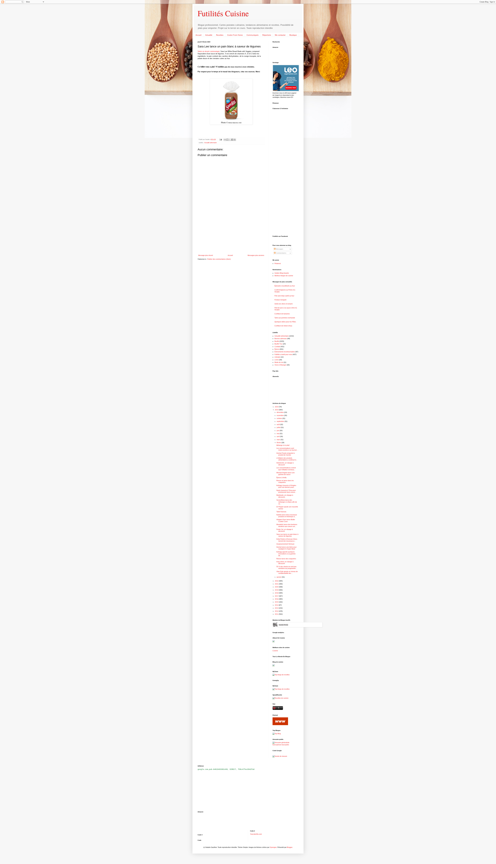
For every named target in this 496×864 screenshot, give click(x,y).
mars (279, 440)
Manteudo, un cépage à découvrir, (284, 496)
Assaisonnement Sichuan (285, 544)
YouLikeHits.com (256, 834)
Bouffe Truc (278, 344)
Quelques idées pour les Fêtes (285, 322)
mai (278, 433)
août (278, 424)
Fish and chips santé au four (284, 296)
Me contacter (280, 35)
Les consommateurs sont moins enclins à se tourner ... (287, 449)
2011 (277, 614)
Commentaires (281, 253)
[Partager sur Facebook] (232, 139)
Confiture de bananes (282, 314)
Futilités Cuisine (223, 13)
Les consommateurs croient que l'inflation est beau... (286, 468)
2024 (277, 407)
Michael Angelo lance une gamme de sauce (285, 473)
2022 (277, 581)
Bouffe (276, 341)
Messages (279, 249)
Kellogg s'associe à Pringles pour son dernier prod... (286, 486)
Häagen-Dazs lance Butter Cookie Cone (285, 520)
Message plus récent (205, 255)
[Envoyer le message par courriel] (220, 139)
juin (278, 430)
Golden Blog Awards (281, 273)
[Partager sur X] (229, 139)
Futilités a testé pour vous (283, 354)
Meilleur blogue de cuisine (283, 276)
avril (278, 436)
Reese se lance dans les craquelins (285, 481)
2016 (277, 599)
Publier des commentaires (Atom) (219, 259)
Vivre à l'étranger (280, 365)
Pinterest (277, 263)
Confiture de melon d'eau (283, 326)
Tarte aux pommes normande (284, 318)
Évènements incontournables (284, 352)
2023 (277, 410)
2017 (277, 596)
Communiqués (252, 35)
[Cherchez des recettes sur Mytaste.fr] (281, 689)
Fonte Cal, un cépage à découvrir (284, 530)
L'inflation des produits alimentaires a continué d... (286, 459)
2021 (277, 584)
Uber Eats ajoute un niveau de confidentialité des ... (287, 572)
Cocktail (277, 347)
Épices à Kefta (281, 478)
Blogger (289, 847)
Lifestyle (277, 357)
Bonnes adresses (280, 339)
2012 (277, 611)
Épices (276, 349)
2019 (277, 590)
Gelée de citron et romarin (283, 304)
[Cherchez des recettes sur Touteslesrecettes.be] (281, 675)
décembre (280, 412)
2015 (277, 602)
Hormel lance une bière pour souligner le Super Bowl (286, 548)
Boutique (293, 35)
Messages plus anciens (256, 255)
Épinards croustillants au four (284, 286)
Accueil (198, 35)
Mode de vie (278, 362)
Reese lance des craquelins (286, 559)
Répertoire (266, 35)
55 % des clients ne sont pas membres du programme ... (286, 567)
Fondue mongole (280, 300)
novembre (280, 415)
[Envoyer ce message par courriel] (225, 139)
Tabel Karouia (281, 512)
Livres (276, 360)
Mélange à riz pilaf (282, 445)
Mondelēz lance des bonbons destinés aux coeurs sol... (286, 525)
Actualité (208, 35)
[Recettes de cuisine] (280, 698)
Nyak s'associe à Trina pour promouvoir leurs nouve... (286, 491)
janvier (279, 577)
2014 (277, 605)
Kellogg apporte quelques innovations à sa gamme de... (286, 554)
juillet (279, 427)
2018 (277, 593)
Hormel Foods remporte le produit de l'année (285, 454)
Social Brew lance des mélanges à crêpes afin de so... (286, 502)
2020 (277, 587)
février (279, 442)
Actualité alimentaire (210, 142)
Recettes (219, 35)
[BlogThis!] (227, 139)
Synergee (273, 847)
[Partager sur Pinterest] (234, 139)
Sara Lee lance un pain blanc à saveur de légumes (287, 535)
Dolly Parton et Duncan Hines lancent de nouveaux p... (286, 540)
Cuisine (275, 651)
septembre (281, 421)
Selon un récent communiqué (208, 51)
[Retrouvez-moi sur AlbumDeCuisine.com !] (274, 642)
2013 (277, 608)
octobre (279, 418)
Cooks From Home (235, 35)
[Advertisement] (231, 233)
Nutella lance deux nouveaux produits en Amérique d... (286, 516)
